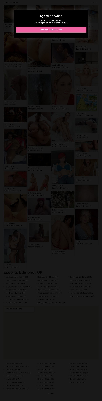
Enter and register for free (51, 30)
